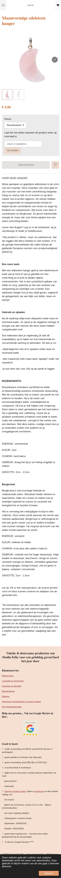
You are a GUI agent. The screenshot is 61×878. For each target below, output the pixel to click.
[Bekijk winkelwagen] (57, 5)
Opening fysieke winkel (15, 791)
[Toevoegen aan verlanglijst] (55, 165)
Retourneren (8, 676)
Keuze (7, 119)
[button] (7, 94)
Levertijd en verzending (13, 681)
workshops (39, 791)
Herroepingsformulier (12, 707)
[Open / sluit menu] (3, 5)
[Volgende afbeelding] (55, 60)
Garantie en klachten (11, 686)
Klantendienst (8, 691)
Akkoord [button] (49, 873)
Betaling (5, 696)
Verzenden (13, 150)
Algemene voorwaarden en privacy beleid (21, 701)
